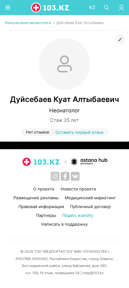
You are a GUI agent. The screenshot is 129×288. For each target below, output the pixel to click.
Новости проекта (78, 188)
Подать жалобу (77, 215)
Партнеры (46, 215)
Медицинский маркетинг (90, 197)
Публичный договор (90, 206)
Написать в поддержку (64, 224)
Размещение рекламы (36, 197)
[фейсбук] (65, 176)
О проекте (43, 188)
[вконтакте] (75, 176)
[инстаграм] (55, 176)
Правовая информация (41, 206)
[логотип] (50, 7)
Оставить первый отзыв (79, 132)
